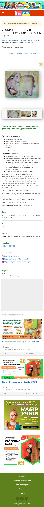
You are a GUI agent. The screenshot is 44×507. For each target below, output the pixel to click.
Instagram (22, 499)
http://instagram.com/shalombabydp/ (17, 262)
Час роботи (11, 53)
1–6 (5, 353)
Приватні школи (31, 393)
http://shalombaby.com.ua (13, 256)
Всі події (5, 40)
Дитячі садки (30, 353)
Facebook (18, 499)
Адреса (26, 53)
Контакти (33, 53)
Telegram (26, 499)
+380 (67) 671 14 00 (8, 246)
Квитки (19, 53)
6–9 (5, 393)
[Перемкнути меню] (3, 13)
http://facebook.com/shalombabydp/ (16, 259)
